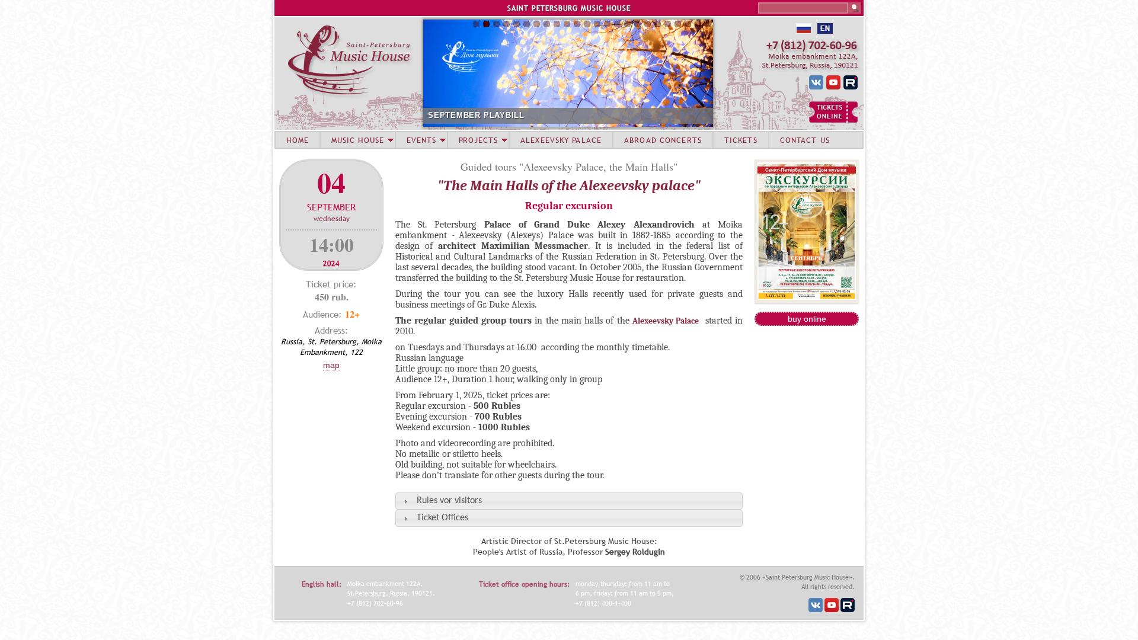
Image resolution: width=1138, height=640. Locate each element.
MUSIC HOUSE (357, 140)
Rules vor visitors (449, 500)
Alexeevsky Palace (665, 321)
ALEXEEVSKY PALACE (561, 140)
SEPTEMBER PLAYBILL (476, 115)
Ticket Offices (442, 518)
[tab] (569, 501)
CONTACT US (805, 140)
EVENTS (421, 140)
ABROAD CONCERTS (663, 140)
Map (331, 365)
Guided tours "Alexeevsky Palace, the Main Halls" (569, 166)
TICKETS (740, 140)
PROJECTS (478, 140)
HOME (297, 140)
